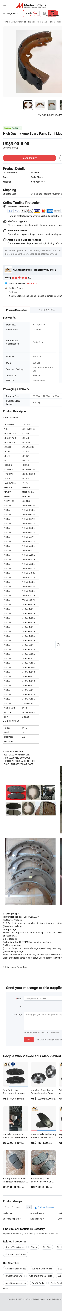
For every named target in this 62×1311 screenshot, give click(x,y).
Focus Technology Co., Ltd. (38, 1299)
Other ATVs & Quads (14, 1247)
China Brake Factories (15, 1268)
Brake (59, 22)
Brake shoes (36, 1213)
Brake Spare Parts (13, 1275)
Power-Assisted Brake (15, 1254)
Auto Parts (49, 22)
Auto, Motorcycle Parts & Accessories (26, 22)
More (5, 1288)
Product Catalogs (45, 1207)
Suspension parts (11, 1218)
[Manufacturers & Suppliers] (31, 5)
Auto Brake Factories (42, 1268)
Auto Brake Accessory (15, 1283)
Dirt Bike (47, 1247)
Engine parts (36, 1218)
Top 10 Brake (38, 1283)
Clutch (34, 1247)
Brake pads (8, 1213)
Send (28, 1039)
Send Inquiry (30, 157)
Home (5, 22)
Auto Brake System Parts (40, 1275)
